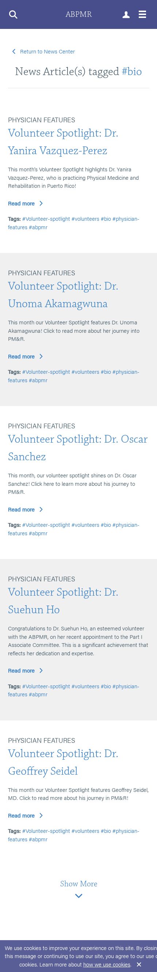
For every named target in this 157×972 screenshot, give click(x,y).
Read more (21, 203)
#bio (132, 71)
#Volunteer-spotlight (46, 218)
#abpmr (38, 227)
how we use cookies (106, 964)
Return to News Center (47, 51)
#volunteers (85, 218)
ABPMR (79, 14)
